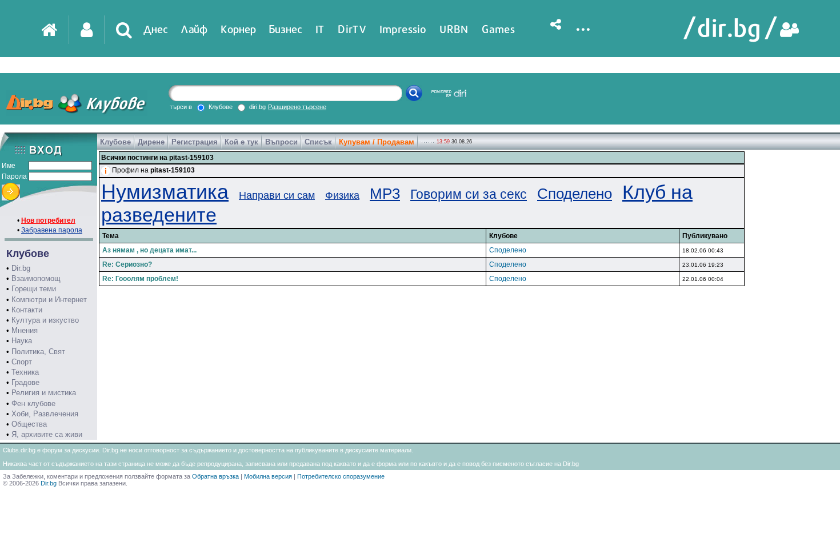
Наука (21, 340)
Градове (25, 382)
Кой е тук (241, 142)
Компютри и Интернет (49, 299)
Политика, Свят (38, 351)
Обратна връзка (215, 476)
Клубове (115, 142)
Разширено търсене (297, 106)
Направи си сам (277, 195)
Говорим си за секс (468, 194)
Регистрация (194, 142)
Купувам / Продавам (376, 142)
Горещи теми (33, 288)
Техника (25, 372)
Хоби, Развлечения (44, 414)
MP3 (385, 193)
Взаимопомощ (36, 278)
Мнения (24, 330)
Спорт (21, 362)
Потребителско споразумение (341, 476)
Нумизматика (165, 191)
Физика (342, 195)
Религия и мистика (43, 392)
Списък (318, 142)
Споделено (574, 193)
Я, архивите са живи (46, 434)
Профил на (153, 170)
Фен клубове (33, 403)
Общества (29, 424)
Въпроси (281, 142)
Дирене (151, 142)
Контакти (26, 310)
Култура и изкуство (45, 320)
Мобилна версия (268, 476)
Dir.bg (20, 268)
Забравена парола (51, 230)
